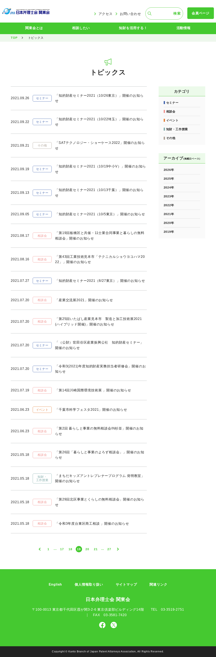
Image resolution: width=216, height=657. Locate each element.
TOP (14, 37)
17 (62, 549)
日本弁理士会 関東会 (108, 599)
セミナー (172, 102)
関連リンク (158, 584)
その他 (171, 138)
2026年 (169, 169)
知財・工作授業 (177, 129)
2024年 (169, 187)
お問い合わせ (130, 14)
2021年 (169, 214)
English (55, 584)
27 (109, 549)
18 (70, 549)
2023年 (169, 196)
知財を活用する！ (133, 28)
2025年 (169, 178)
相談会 (171, 111)
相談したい (81, 28)
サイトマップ (126, 584)
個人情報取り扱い (89, 584)
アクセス (106, 14)
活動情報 (184, 28)
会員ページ (200, 13)
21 (96, 549)
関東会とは (34, 28)
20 (87, 549)
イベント (172, 120)
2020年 (169, 223)
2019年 (169, 231)
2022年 (169, 205)
